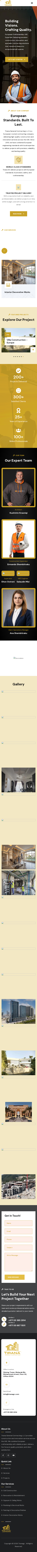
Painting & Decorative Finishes (14, 1510)
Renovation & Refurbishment (14, 1495)
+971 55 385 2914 (10, 1412)
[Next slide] (4, 251)
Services (6, 1473)
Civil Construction (10, 1490)
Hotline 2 (12, 1322)
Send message (13, 1277)
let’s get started (15, 59)
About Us (6, 1468)
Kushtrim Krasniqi (18, 513)
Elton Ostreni (8, 581)
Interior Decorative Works (13, 1515)
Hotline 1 (11, 1317)
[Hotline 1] (4, 1319)
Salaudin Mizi (23, 581)
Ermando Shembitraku (18, 564)
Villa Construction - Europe (17, 341)
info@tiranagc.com (11, 1394)
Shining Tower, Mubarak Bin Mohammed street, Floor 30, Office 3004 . (15, 1374)
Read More (17, 214)
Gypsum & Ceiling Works (12, 1500)
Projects (6, 1478)
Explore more (13, 292)
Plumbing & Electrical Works (13, 1505)
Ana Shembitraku (18, 633)
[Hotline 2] (4, 1324)
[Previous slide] (11, 251)
